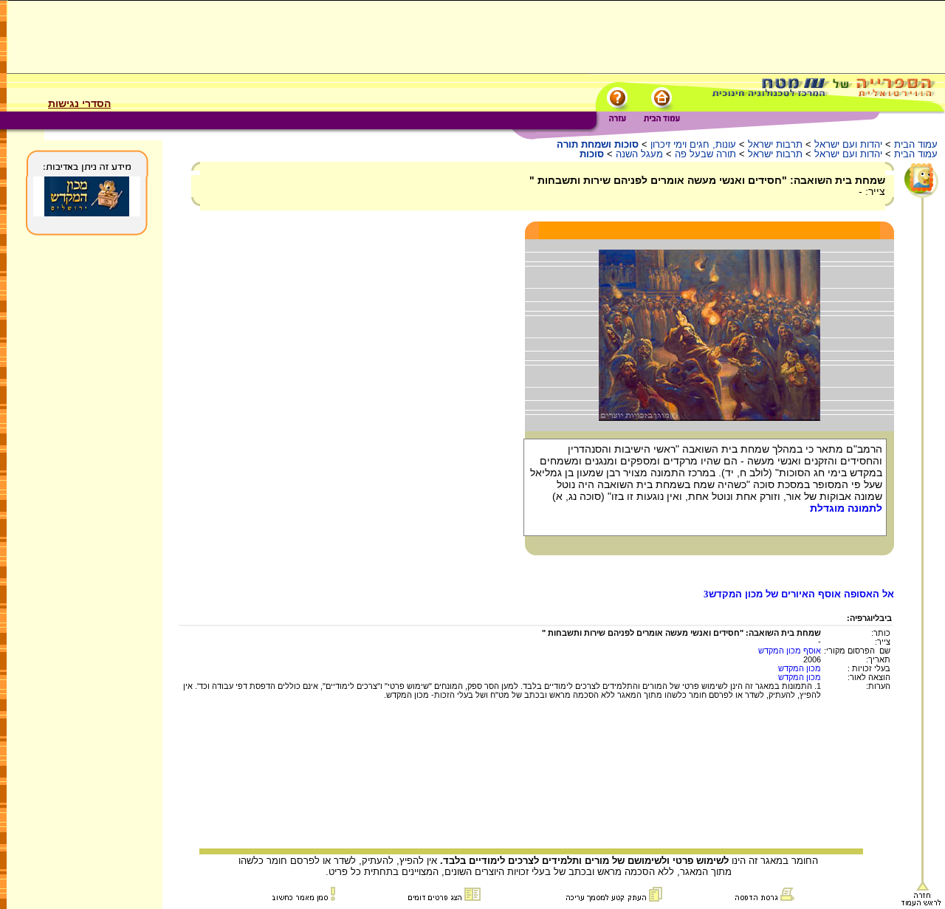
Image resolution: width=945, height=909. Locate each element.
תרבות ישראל (775, 144)
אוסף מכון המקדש (789, 650)
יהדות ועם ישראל (848, 144)
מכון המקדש (799, 668)
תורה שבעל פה (705, 153)
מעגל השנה (639, 153)
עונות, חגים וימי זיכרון (693, 144)
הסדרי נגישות (79, 103)
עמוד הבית (916, 144)
